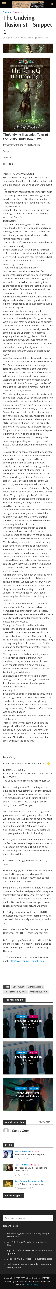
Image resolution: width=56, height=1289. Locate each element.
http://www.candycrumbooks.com (27, 960)
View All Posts (44, 1122)
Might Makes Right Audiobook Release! (28, 1094)
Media (27, 1151)
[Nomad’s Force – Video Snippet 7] (8, 1153)
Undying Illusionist (38, 991)
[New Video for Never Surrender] (8, 1183)
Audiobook (21, 1088)
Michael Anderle (35, 987)
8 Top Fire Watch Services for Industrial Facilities (29, 1258)
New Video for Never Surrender (29, 1184)
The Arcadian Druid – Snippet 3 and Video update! (31, 1169)
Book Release (21, 1181)
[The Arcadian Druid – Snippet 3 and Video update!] (8, 1167)
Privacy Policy (32, 1284)
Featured (7, 12)
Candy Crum (18, 987)
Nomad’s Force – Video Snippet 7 (30, 1154)
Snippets (17, 12)
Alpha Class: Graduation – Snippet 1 (28, 1058)
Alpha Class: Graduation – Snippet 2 (28, 1022)
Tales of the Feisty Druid (16, 991)
